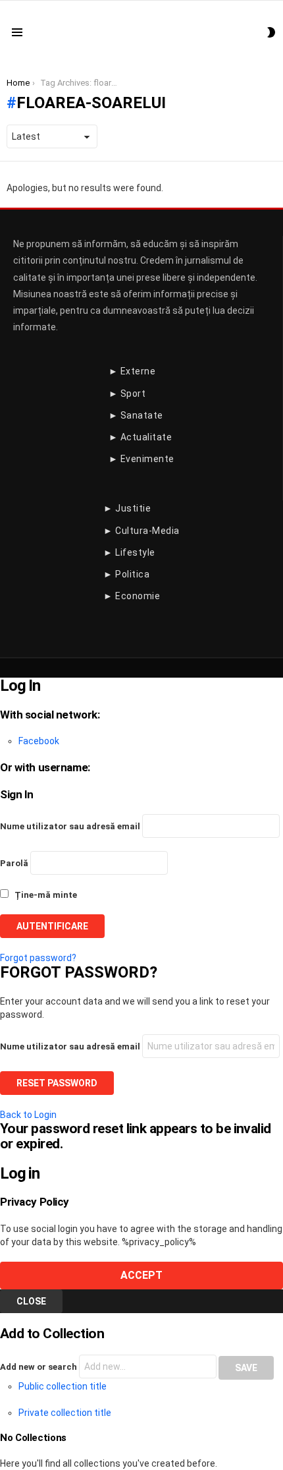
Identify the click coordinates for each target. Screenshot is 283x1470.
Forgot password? (38, 958)
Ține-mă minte (45, 895)
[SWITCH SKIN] (271, 32)
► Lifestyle (129, 552)
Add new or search (39, 1367)
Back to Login (28, 1114)
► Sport (127, 393)
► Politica (126, 574)
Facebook (38, 741)
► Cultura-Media (141, 530)
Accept (141, 1275)
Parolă (14, 863)
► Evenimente (141, 459)
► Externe (132, 371)
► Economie (131, 596)
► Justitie (127, 508)
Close (31, 1301)
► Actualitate (140, 437)
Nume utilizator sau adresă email (70, 826)
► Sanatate (136, 415)
